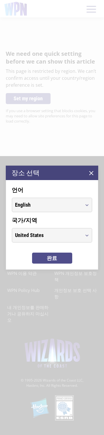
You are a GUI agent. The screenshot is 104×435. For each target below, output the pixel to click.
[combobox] (46, 205)
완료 (52, 258)
